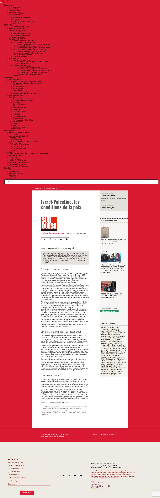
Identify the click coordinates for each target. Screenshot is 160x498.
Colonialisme (105, 336)
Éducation (113, 375)
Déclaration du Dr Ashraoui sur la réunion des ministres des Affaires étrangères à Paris (55, 435)
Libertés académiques (118, 350)
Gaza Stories (105, 345)
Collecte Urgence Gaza (16, 465)
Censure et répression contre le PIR (104, 434)
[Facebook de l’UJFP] (64, 476)
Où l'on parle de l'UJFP (50, 188)
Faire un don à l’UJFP (15, 462)
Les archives (26, 493)
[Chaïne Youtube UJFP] (75, 476)
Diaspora (104, 341)
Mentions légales (13, 481)
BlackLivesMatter (119, 333)
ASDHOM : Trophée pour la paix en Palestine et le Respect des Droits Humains (113, 241)
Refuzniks (110, 364)
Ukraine (111, 371)
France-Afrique (106, 343)
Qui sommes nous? (14, 472)
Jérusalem (105, 350)
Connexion (11, 484)
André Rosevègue (46, 233)
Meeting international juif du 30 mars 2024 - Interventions (113, 353)
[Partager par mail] (61, 239)
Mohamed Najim (59, 233)
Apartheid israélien (107, 331)
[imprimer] (67, 239)
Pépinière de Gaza (113, 363)
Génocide (111, 347)
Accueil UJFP (39, 188)
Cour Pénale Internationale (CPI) (111, 339)
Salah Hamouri (106, 366)
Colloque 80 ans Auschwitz (110, 334)
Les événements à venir (16, 468)
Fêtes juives (118, 343)
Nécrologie (112, 357)
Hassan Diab (121, 347)
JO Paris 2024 (106, 348)
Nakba (109, 355)
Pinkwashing (110, 359)
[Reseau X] (69, 476)
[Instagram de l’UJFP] (81, 476)
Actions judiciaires (107, 327)
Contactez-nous (13, 475)
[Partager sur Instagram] (55, 239)
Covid (118, 340)
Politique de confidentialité (17, 478)
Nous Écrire (95, 488)
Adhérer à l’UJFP (14, 459)
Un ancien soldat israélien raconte (112, 372)
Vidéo (120, 373)
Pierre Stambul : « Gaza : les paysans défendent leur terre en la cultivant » (113, 295)
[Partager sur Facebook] (50, 239)
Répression (120, 364)
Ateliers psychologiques (111, 332)
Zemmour (104, 375)
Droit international (115, 341)
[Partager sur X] (44, 239)
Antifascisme (114, 329)
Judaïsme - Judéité (119, 348)
